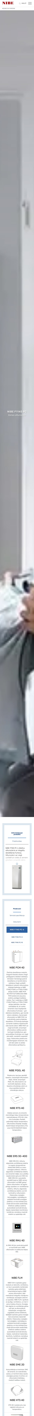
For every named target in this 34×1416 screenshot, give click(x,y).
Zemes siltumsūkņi (9, 8)
